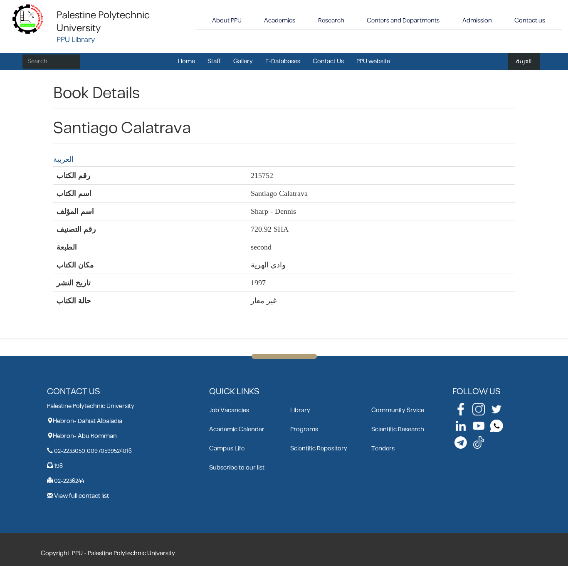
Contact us (529, 20)
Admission (477, 20)
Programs (304, 429)
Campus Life (226, 448)
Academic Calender (236, 429)
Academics (279, 20)
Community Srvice (397, 410)
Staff (214, 61)
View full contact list (81, 496)
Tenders (383, 448)
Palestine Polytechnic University (103, 22)
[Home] (28, 18)
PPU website (373, 61)
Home (186, 61)
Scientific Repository (318, 448)
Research (331, 20)
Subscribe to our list (236, 467)
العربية (523, 61)
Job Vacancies (229, 410)
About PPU (227, 20)
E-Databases (282, 61)
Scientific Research (397, 429)
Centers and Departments (403, 20)
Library (300, 410)
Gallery (243, 61)
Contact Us (328, 61)
